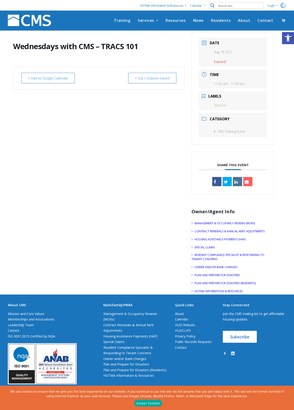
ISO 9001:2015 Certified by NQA (31, 336)
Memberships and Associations (31, 319)
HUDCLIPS (183, 330)
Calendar (196, 6)
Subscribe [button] (239, 337)
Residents (221, 20)
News (198, 20)
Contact (265, 20)
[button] (288, 38)
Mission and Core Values (26, 314)
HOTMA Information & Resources (161, 6)
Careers (13, 330)
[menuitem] (164, 6)
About (244, 20)
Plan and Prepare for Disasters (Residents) (135, 370)
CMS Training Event (231, 131)
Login (271, 6)
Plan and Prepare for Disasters (126, 364)
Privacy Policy (185, 336)
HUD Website (185, 325)
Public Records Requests (193, 342)
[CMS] (29, 20)
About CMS (17, 305)
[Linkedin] (237, 181)
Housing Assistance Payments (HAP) (130, 336)
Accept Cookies (148, 403)
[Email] (247, 181)
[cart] (284, 20)
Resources (176, 20)
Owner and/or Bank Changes (124, 359)
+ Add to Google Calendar (48, 78)
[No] (288, 398)
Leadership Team (21, 325)
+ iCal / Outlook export (152, 78)
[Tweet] (227, 181)
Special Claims (113, 342)
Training (122, 20)
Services (146, 20)
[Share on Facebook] (216, 181)
